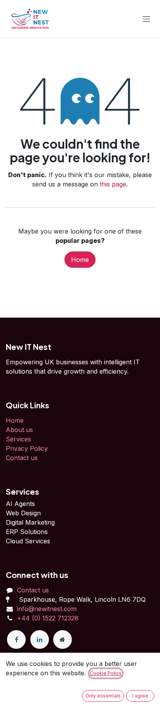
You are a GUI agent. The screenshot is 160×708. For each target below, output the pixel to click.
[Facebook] (16, 639)
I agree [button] (140, 696)
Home (80, 260)
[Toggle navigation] (146, 19)
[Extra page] (62, 639)
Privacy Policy (27, 448)
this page (113, 184)
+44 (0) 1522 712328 (47, 618)
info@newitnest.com (47, 609)
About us (19, 430)
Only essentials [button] (103, 696)
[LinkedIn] (39, 639)
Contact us (22, 458)
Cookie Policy (106, 673)
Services (18, 439)
